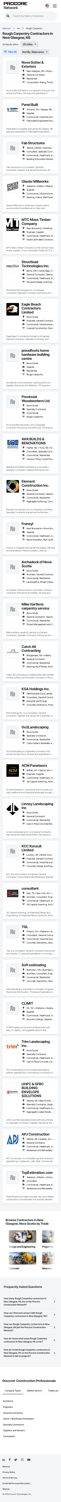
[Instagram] (22, 1459)
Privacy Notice (9, 1472)
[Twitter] (15, 1459)
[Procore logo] (15, 4)
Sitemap (6, 1489)
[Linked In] (4, 1459)
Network (11, 7)
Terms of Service (10, 1478)
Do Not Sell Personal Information (16, 1483)
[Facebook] (9, 1459)
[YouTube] (28, 1460)
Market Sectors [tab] (34, 1390)
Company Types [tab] (13, 1390)
